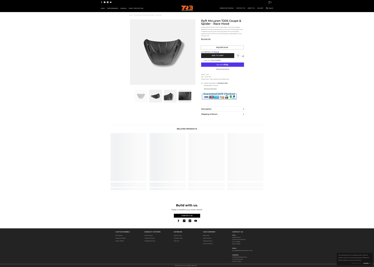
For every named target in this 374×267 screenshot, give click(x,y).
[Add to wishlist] (238, 55)
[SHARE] (242, 56)
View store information (210, 88)
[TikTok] (107, 2)
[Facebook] (101, 2)
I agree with (207, 60)
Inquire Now (223, 47)
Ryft (207, 74)
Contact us (187, 216)
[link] (270, 2)
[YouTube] (110, 2)
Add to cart (218, 55)
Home (130, 15)
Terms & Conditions (216, 60)
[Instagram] (104, 2)
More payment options (222, 69)
